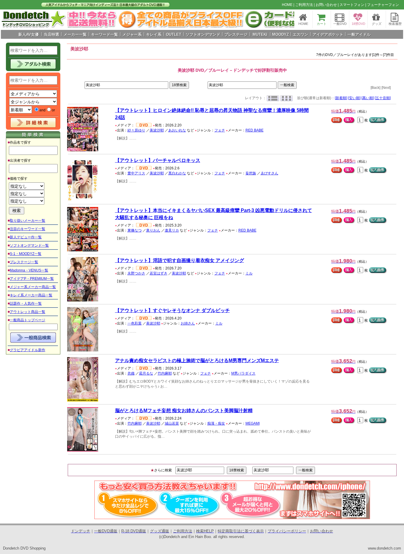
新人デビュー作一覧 (26, 237)
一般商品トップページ (27, 320)
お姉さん (188, 323)
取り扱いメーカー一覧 (27, 221)
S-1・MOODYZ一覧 (25, 254)
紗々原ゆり (136, 130)
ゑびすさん (269, 173)
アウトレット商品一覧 (27, 312)
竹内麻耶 (165, 373)
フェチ (219, 130)
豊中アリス (136, 173)
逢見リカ (172, 230)
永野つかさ (136, 273)
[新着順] (341, 98)
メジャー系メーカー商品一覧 (33, 287)
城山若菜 (172, 423)
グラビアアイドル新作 (27, 350)
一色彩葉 (134, 323)
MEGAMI (252, 423)
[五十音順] (383, 98)
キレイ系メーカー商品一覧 (31, 295)
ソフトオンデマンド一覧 (29, 245)
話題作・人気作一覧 (26, 303)
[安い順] (354, 98)
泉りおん (153, 230)
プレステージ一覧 (24, 262)
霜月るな (146, 373)
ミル (249, 273)
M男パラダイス (243, 373)
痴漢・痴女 (216, 423)
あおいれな (177, 130)
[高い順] (367, 98)
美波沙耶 (157, 130)
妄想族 (250, 173)
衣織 (131, 373)
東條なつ (134, 230)
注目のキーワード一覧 (27, 229)
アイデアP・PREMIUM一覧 (32, 279)
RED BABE (254, 130)
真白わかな (177, 173)
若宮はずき (158, 273)
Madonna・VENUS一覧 (29, 270)
